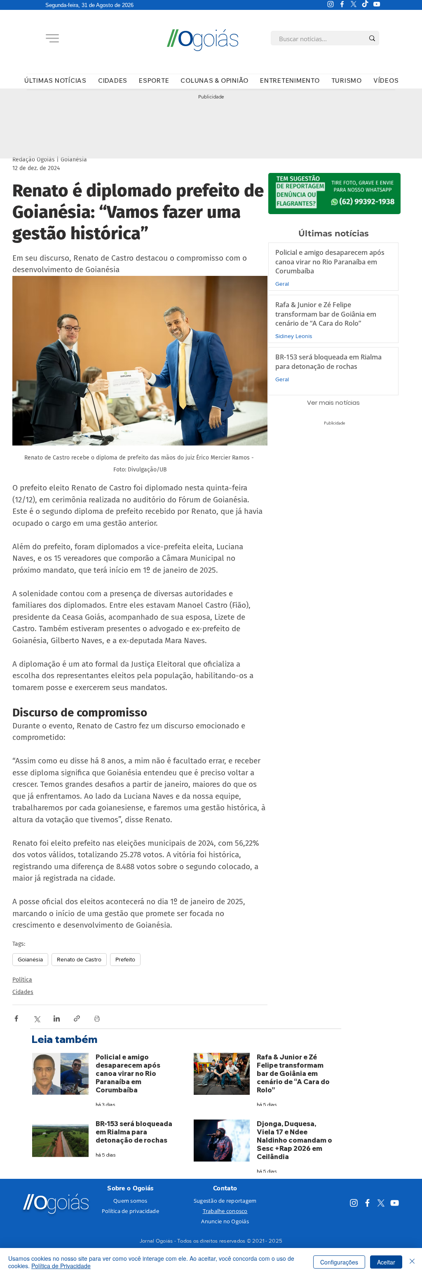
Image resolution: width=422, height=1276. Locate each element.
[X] (353, 4)
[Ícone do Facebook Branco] (342, 4)
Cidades (22, 992)
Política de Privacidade (61, 1266)
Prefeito (125, 959)
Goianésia (30, 959)
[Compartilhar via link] (77, 1018)
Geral (282, 283)
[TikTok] (365, 4)
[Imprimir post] (97, 1018)
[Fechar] (412, 1262)
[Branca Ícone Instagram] (330, 4)
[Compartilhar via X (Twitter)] (36, 1018)
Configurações (339, 1262)
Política (22, 979)
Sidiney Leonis (293, 336)
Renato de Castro (79, 959)
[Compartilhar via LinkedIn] (57, 1018)
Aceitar (386, 1262)
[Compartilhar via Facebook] (16, 1018)
